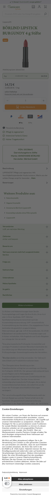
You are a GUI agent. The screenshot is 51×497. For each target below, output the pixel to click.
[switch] (7, 483)
